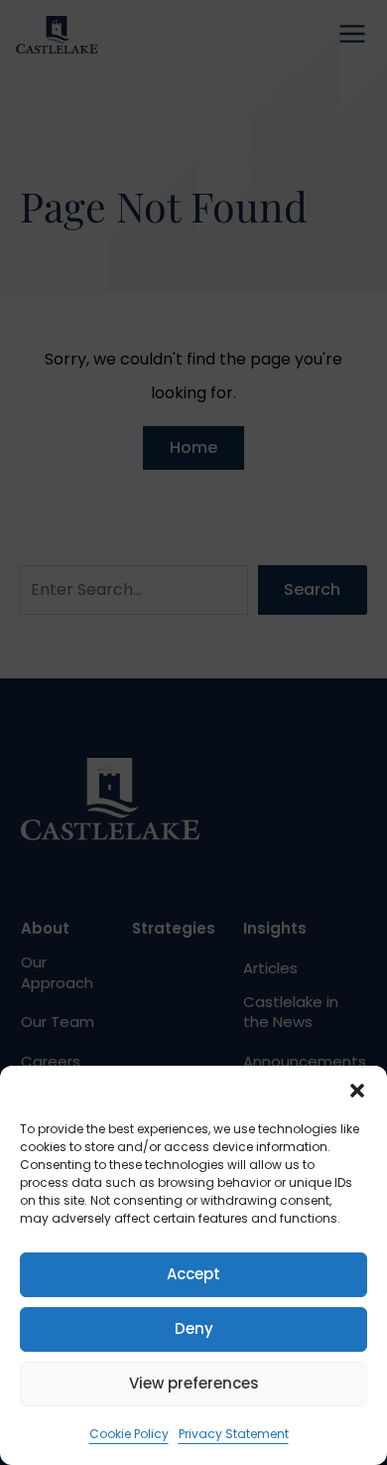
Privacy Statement (234, 1433)
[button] (357, 1090)
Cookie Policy (129, 1433)
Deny (194, 1328)
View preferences (194, 1383)
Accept (193, 1273)
